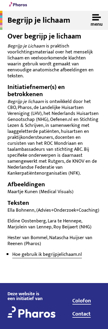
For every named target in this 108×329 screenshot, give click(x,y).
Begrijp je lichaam (39, 20)
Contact (81, 314)
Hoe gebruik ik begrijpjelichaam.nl (47, 254)
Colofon (81, 301)
